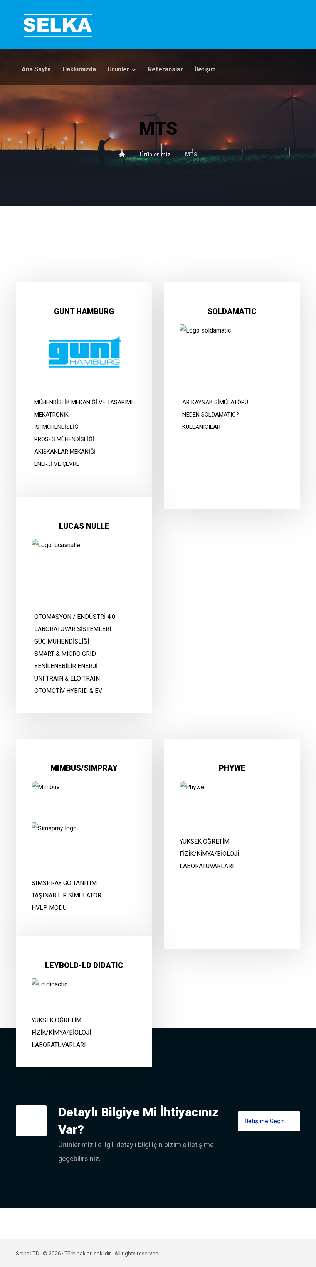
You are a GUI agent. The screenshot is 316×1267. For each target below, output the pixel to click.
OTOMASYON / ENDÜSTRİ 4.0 (74, 616)
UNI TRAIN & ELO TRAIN (67, 678)
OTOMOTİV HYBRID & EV (68, 690)
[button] (269, 1121)
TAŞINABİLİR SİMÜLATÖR (66, 895)
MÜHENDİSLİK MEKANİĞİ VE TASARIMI (83, 402)
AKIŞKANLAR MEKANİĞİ (65, 451)
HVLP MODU (49, 907)
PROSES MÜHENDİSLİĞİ (64, 439)
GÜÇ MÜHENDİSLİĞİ (61, 641)
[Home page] (122, 154)
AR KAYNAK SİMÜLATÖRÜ (215, 402)
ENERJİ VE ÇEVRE (56, 463)
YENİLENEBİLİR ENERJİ (65, 666)
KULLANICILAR (201, 426)
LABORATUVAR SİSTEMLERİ (72, 629)
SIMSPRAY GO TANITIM (64, 883)
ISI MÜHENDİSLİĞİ (57, 426)
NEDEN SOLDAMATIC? (210, 414)
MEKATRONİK (51, 414)
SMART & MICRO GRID (65, 653)
